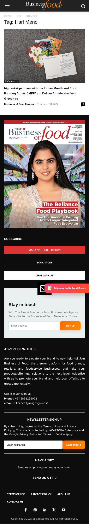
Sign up (70, 325)
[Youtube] (63, 510)
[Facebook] (25, 510)
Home (7, 16)
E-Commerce (11, 81)
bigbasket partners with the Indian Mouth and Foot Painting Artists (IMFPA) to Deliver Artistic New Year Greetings (40, 93)
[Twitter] (54, 510)
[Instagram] (35, 510)
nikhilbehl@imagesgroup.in (31, 403)
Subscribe (72, 444)
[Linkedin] (44, 510)
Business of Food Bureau (19, 104)
